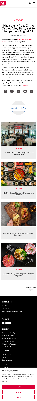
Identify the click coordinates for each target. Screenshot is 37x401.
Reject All (18, 397)
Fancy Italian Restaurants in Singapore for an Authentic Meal (18, 153)
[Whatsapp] (18, 91)
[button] (34, 3)
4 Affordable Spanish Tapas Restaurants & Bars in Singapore (18, 234)
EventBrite (24, 85)
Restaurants (18, 20)
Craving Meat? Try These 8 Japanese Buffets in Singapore (18, 275)
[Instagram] (6, 323)
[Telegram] (25, 91)
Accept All (18, 387)
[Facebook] (5, 91)
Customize (18, 392)
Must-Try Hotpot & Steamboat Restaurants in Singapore (18, 194)
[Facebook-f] (3, 323)
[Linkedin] (31, 91)
